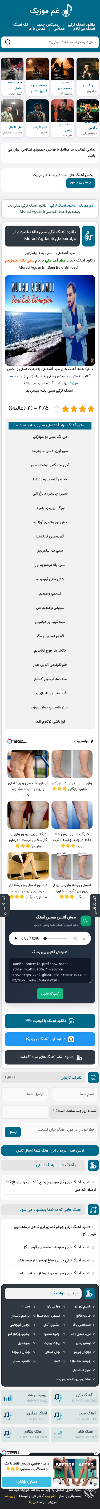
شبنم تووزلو (83, 1307)
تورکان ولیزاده (21, 1352)
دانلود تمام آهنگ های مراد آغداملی (46, 1057)
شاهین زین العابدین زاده (74, 1379)
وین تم (10, 1496)
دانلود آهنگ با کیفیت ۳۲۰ (45, 1021)
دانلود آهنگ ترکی (81, 24)
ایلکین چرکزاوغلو (19, 1334)
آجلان (26, 1307)
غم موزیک (51, 11)
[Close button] (96, 1452)
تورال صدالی (52, 1352)
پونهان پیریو (82, 1352)
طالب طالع (83, 1316)
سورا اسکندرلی (81, 1370)
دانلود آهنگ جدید (81, 260)
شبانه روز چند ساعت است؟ (74, 1111)
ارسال (13, 1132)
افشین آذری (51, 1325)
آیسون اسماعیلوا (48, 1316)
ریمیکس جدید (48, 24)
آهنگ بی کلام (84, 28)
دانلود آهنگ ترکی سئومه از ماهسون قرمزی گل (56, 1247)
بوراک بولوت (52, 1343)
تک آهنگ (20, 24)
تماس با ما (37, 28)
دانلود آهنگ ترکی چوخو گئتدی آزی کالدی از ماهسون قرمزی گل (54, 1231)
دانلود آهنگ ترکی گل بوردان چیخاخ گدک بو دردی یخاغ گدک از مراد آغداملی (50, 1186)
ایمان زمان (83, 1343)
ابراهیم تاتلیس (20, 1316)
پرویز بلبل (24, 1343)
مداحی (59, 28)
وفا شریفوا (53, 1307)
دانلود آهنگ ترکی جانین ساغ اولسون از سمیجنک (54, 1260)
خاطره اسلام (21, 1361)
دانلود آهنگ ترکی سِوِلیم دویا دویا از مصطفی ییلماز (53, 1273)
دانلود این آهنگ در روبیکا (45, 1039)
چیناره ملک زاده (80, 1361)
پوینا (32, 1502)
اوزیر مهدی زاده (81, 1334)
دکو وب (50, 1496)
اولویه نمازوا (52, 1334)
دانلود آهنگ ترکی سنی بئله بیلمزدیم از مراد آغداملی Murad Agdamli (45, 235)
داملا (57, 1361)
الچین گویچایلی (20, 1325)
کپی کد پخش (50, 994)
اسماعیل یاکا (82, 1325)
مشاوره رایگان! (26, 1482)
